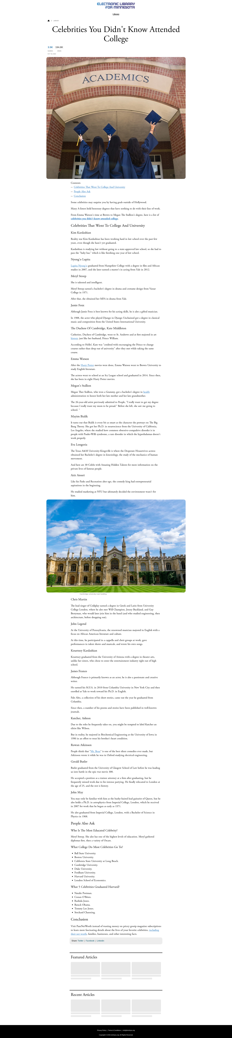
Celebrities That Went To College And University (99, 187)
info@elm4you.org (129, 1030)
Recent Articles (82, 994)
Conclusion (80, 196)
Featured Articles (84, 957)
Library (116, 14)
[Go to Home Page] (49, 21)
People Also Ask (82, 191)
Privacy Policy (101, 1030)
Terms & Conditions (114, 1030)
